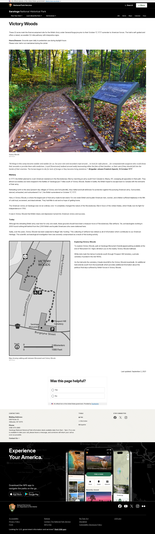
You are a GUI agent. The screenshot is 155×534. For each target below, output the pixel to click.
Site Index (83, 421)
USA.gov (117, 519)
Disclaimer (83, 522)
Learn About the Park (33, 16)
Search (129, 5)
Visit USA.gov (60, 529)
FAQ (81, 417)
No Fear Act (83, 519)
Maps (130, 16)
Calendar (137, 16)
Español (83, 424)
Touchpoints (95, 404)
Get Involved (50, 16)
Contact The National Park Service (57, 522)
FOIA (11, 525)
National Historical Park (27, 11)
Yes (56, 390)
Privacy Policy (14, 522)
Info (118, 16)
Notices (47, 519)
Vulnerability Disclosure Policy (90, 525)
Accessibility (13, 519)
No (56, 396)
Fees (144, 16)
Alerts (124, 16)
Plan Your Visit (16, 16)
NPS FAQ (47, 525)
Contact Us (13, 438)
